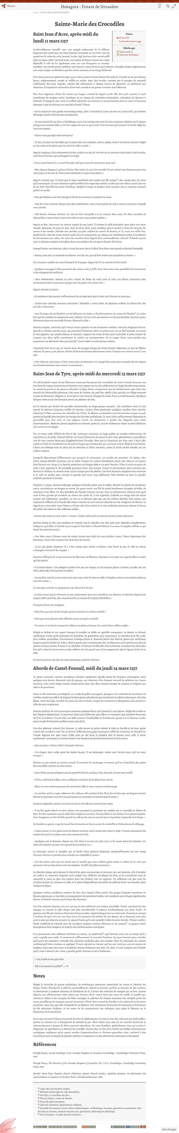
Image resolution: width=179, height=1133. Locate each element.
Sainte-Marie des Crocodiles (55, 12)
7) (103, 933)
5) (77, 340)
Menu (11, 6)
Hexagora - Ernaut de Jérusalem (89, 6)
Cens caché (124, 37)
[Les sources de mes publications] (89, 1126)
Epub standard (126, 51)
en (159, 6)
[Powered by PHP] (132, 1126)
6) (126, 923)
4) (135, 312)
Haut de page (169, 1129)
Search (168, 6)
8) (62, 965)
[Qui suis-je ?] (55, 1126)
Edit (174, 6)
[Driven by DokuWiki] (118, 1126)
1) (54, 59)
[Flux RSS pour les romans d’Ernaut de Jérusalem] (144, 1126)
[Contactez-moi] (70, 1126)
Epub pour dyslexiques (129, 54)
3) (117, 179)
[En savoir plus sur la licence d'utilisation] (40, 1127)
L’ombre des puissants (128, 41)
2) (82, 103)
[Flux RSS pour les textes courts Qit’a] (141, 1126)
